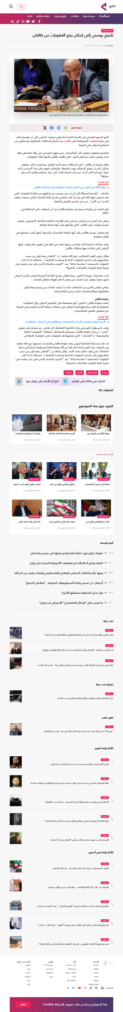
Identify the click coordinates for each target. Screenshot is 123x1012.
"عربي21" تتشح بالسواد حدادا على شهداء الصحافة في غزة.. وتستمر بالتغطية (78, 731)
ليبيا (28, 969)
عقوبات (68, 373)
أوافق (23, 1004)
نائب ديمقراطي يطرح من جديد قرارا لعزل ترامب (98, 522)
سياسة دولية (17, 16)
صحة (51, 976)
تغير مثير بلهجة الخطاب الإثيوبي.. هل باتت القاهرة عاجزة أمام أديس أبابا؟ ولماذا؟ (74, 944)
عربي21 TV (48, 965)
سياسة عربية (89, 16)
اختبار (29, 16)
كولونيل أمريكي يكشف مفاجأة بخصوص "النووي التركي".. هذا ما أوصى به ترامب (73, 906)
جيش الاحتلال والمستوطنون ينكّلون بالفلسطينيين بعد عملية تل (85, 698)
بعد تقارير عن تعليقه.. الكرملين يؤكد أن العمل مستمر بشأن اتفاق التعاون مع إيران (77, 650)
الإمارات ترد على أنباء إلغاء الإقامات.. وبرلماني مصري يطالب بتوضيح (78, 887)
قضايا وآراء (72, 969)
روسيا (77, 197)
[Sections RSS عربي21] (102, 987)
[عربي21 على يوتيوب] (28, 21)
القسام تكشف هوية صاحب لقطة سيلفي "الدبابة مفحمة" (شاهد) (80, 840)
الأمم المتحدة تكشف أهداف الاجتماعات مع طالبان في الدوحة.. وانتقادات (66, 322)
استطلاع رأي (71, 980)
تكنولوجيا (49, 972)
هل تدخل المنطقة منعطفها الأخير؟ (82, 592)
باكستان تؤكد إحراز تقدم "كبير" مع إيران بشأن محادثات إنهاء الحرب (29, 522)
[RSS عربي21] (12, 21)
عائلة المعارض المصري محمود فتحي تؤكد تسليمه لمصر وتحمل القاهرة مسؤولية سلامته (69, 783)
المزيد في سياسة (104, 454)
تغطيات (96, 969)
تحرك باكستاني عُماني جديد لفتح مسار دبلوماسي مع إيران (62, 522)
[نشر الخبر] (45, 128)
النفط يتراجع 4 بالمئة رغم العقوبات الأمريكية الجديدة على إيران (66, 563)
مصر (28, 980)
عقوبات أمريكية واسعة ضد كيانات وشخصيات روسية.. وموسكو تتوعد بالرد (27, 434)
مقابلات (75, 16)
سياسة (104, 16)
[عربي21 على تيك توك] (17, 21)
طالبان (67, 141)
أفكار (74, 976)
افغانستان (92, 373)
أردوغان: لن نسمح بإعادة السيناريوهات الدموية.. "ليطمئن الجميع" (64, 583)
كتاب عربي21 (71, 965)
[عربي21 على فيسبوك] (39, 21)
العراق (28, 965)
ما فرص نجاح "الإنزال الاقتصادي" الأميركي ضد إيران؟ (71, 602)
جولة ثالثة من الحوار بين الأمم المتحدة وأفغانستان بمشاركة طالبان (70, 187)
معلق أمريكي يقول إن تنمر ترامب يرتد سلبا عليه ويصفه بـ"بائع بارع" (62, 485)
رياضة (96, 976)
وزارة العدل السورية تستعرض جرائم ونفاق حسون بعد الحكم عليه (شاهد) (77, 821)
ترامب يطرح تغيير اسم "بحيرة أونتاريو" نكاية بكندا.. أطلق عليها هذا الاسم (27, 485)
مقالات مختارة (71, 972)
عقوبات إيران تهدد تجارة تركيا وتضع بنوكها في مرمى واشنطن (66, 553)
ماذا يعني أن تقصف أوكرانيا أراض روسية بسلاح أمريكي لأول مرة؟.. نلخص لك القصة (75, 665)
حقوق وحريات (60, 16)
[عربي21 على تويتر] (33, 21)
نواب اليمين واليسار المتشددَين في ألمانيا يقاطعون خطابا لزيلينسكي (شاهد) (79, 635)
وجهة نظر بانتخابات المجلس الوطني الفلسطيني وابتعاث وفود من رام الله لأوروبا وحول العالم (58, 573)
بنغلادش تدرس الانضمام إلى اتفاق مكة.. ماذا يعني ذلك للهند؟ (97, 485)
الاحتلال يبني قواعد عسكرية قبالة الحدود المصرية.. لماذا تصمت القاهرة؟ (77, 802)
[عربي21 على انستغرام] (23, 21)
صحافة (96, 980)
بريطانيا (27, 976)
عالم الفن (49, 969)
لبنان (28, 984)
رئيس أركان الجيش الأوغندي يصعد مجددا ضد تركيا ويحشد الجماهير (80, 764)
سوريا (28, 972)
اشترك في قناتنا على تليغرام (88, 381)
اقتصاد (96, 972)
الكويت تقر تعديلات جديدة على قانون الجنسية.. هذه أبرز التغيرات (80, 868)
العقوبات (94, 141)
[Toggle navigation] (21, 7)
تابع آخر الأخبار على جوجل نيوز (42, 381)
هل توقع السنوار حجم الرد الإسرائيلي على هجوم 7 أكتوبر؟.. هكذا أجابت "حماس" (73, 925)
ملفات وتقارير (42, 16)
